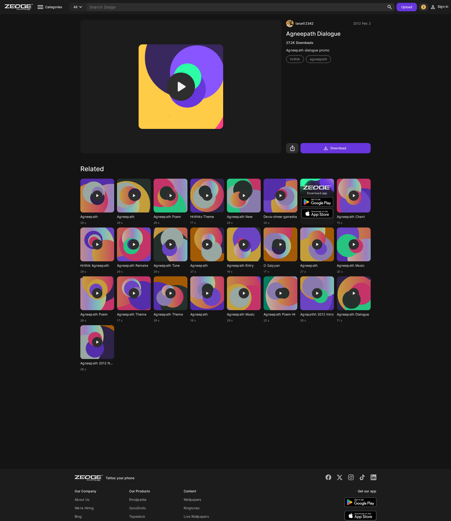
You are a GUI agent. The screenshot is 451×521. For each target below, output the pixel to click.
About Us (82, 500)
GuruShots (137, 508)
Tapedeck (137, 516)
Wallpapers (192, 500)
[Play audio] (181, 87)
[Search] (390, 7)
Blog (78, 516)
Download (338, 148)
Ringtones (191, 508)
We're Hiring (84, 508)
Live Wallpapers (196, 516)
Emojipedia (138, 500)
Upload (406, 7)
